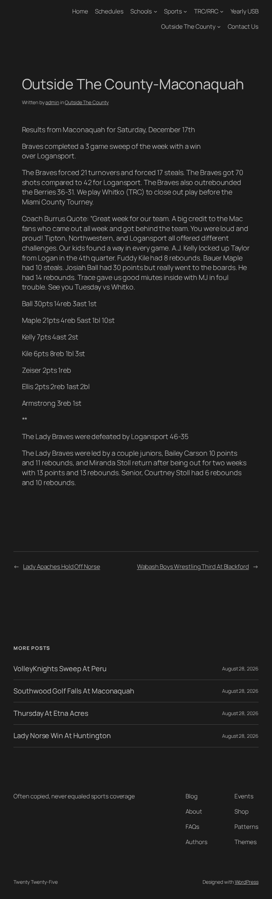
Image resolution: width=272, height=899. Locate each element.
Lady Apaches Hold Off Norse (61, 566)
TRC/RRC (206, 11)
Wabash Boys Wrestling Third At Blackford (193, 566)
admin (52, 102)
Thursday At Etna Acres (50, 713)
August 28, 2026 (240, 668)
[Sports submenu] (185, 11)
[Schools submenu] (155, 11)
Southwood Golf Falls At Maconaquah (73, 691)
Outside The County (188, 26)
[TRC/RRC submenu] (221, 11)
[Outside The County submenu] (219, 26)
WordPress (247, 881)
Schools (141, 11)
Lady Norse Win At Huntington (61, 736)
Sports (173, 11)
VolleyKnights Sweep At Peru (59, 669)
